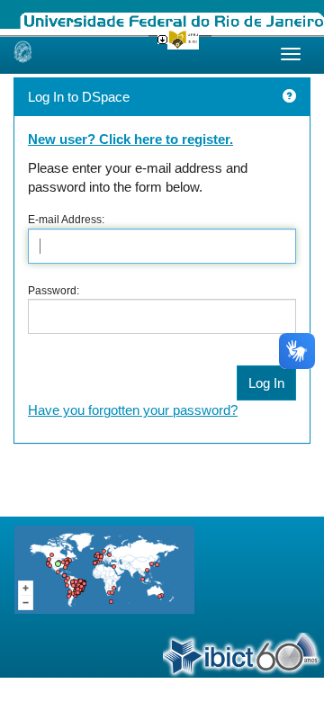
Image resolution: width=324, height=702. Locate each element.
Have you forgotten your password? (133, 410)
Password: (53, 290)
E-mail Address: (66, 219)
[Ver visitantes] (104, 569)
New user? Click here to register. (130, 139)
